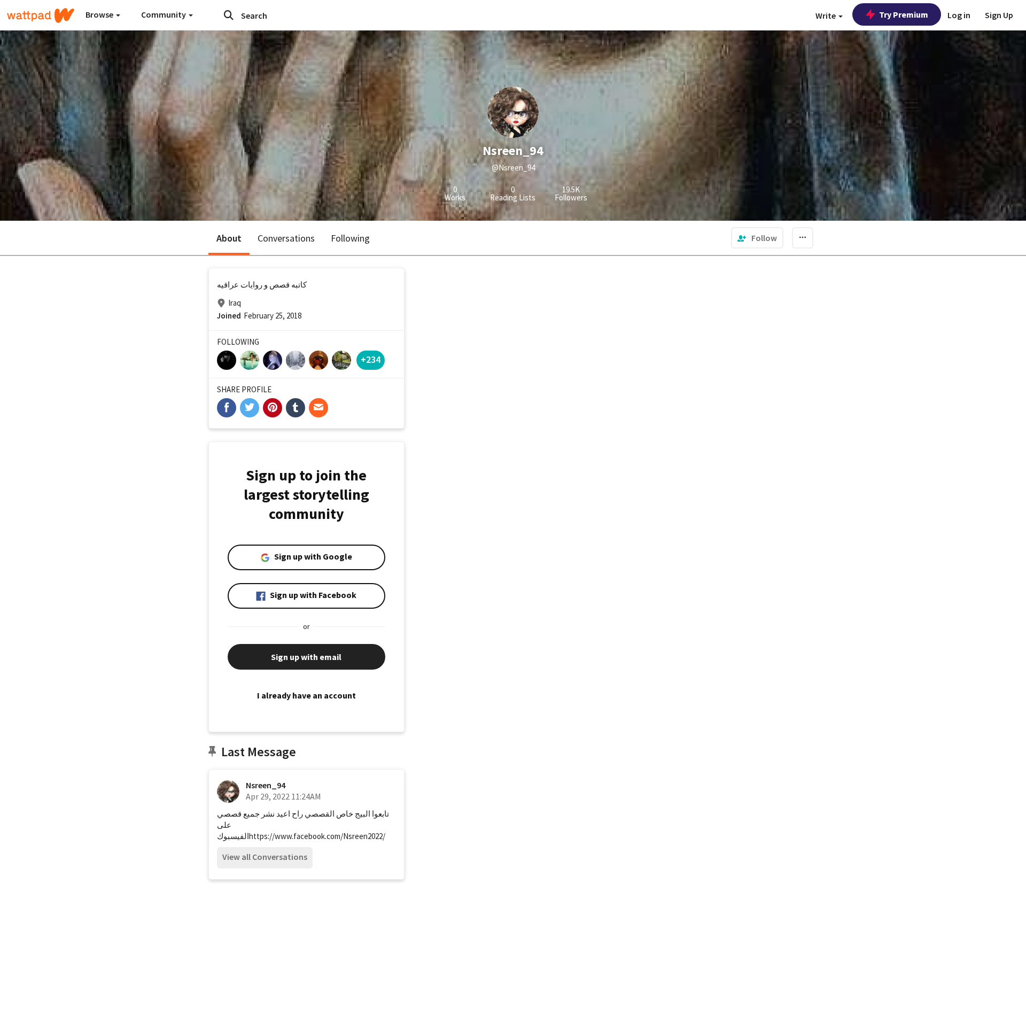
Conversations (286, 238)
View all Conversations (264, 856)
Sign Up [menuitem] (999, 15)
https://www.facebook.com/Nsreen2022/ (317, 836)
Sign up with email (306, 656)
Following (350, 238)
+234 (370, 359)
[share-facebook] (226, 407)
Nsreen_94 (265, 785)
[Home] (40, 15)
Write (826, 15)
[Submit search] (229, 15)
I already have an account (306, 695)
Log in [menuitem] (958, 15)
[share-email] (318, 407)
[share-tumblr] (295, 407)
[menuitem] (757, 238)
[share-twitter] (249, 407)
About (229, 238)
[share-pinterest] (272, 407)
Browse (100, 14)
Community (164, 14)
